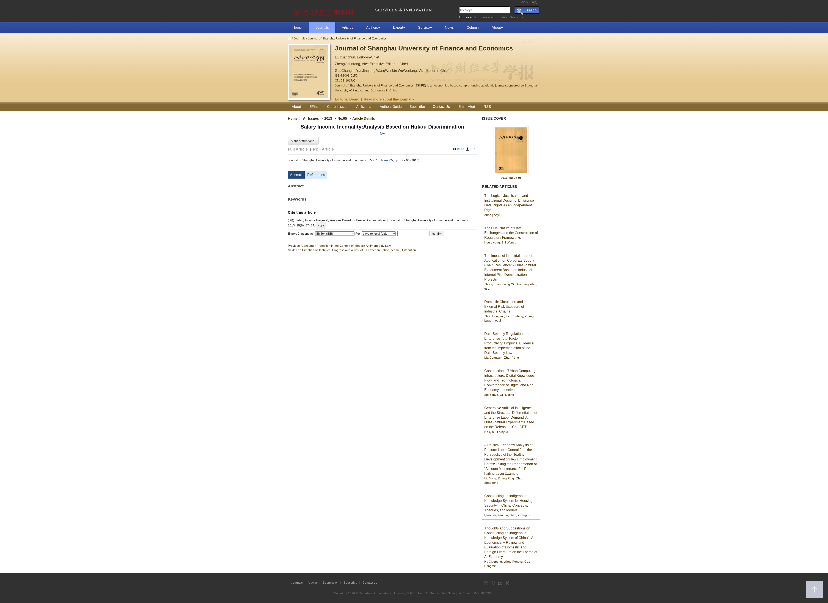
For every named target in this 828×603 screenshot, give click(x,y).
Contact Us (441, 106)
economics (499, 17)
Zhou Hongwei (494, 316)
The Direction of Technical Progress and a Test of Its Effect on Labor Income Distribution (356, 250)
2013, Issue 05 (511, 177)
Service (424, 27)
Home (297, 27)
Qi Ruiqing (507, 394)
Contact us (369, 582)
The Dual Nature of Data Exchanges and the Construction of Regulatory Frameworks (511, 232)
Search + (517, 17)
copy (321, 225)
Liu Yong (490, 478)
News (449, 27)
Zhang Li (524, 515)
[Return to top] (814, 589)
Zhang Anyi (492, 215)
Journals (322, 27)
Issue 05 (387, 160)
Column (473, 27)
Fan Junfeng (514, 316)
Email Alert (466, 106)
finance (484, 17)
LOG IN (524, 2)
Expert (398, 27)
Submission (331, 582)
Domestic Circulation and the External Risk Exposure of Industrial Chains (506, 306)
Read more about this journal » (389, 99)
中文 (534, 2)
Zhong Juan (492, 284)
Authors (372, 27)
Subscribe (417, 106)
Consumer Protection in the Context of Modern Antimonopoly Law (346, 245)
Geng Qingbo (511, 284)
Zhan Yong (511, 357)
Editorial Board (347, 99)
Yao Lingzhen (507, 515)
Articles (347, 27)
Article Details (363, 118)
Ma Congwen (493, 357)
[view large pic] (511, 150)
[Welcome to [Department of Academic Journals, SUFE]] (324, 11)
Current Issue (337, 106)
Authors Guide (391, 106)
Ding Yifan (529, 284)
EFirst (313, 106)
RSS (487, 106)
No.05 (342, 118)
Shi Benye (491, 394)
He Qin (489, 431)
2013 (328, 118)
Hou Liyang (492, 242)
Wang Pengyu (513, 561)
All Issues (363, 106)
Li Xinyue (502, 431)
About (496, 27)
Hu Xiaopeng (493, 561)
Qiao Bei (490, 515)
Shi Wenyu (509, 242)
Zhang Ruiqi (506, 478)
